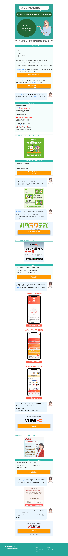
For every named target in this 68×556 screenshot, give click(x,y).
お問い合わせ (37, 551)
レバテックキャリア (20, 124)
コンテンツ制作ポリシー (39, 549)
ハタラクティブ (20, 107)
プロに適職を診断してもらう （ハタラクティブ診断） (34, 75)
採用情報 (36, 547)
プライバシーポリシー (50, 549)
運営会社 (48, 547)
